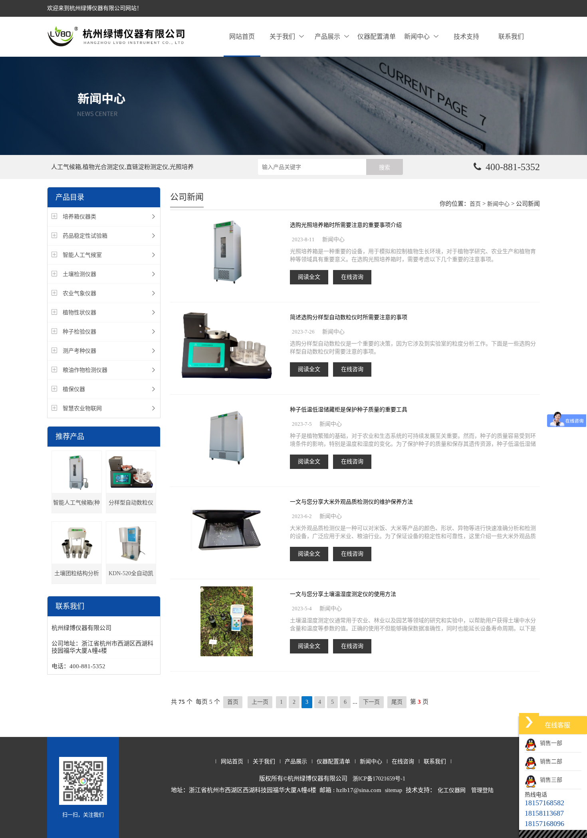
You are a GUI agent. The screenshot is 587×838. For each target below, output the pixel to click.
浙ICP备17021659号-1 (379, 779)
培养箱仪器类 (79, 217)
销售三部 (549, 780)
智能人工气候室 (82, 255)
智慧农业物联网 (82, 408)
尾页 (397, 702)
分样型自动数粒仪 (131, 503)
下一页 (371, 702)
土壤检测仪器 (79, 274)
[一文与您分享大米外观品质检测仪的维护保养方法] (226, 530)
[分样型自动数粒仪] (131, 472)
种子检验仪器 (79, 332)
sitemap (393, 790)
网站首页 (242, 36)
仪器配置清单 (376, 36)
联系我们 (511, 36)
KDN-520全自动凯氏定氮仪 (131, 577)
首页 (475, 204)
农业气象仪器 (79, 293)
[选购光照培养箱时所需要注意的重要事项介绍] (226, 253)
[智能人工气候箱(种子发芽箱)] (76, 472)
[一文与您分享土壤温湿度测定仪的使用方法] (226, 622)
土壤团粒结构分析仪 (76, 577)
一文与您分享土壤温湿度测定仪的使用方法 (343, 594)
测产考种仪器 (79, 351)
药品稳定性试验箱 (85, 236)
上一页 (260, 702)
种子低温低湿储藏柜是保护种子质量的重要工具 (348, 410)
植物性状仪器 (79, 313)
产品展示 (327, 36)
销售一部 (549, 743)
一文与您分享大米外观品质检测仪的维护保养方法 (351, 502)
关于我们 (282, 36)
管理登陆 (482, 790)
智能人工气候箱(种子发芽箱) (76, 506)
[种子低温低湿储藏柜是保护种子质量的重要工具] (226, 437)
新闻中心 (417, 36)
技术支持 (466, 36)
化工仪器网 (452, 790)
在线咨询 (352, 277)
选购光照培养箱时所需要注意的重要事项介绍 (346, 225)
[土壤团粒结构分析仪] (76, 543)
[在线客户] (529, 722)
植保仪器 (74, 389)
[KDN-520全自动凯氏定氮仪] (131, 543)
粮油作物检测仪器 (85, 370)
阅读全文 (309, 277)
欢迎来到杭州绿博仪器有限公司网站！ (94, 8)
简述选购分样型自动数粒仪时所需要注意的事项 (348, 317)
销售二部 (549, 762)
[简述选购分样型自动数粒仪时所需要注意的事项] (226, 345)
